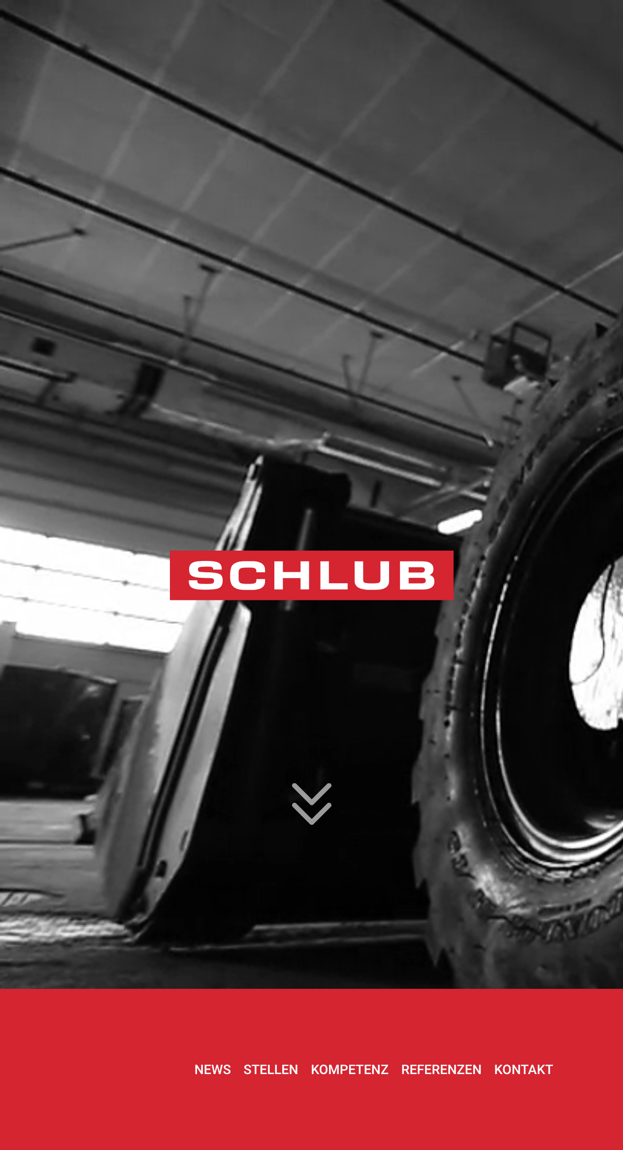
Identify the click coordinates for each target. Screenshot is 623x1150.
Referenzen (441, 1070)
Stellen (271, 1070)
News (213, 1070)
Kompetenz (350, 1070)
